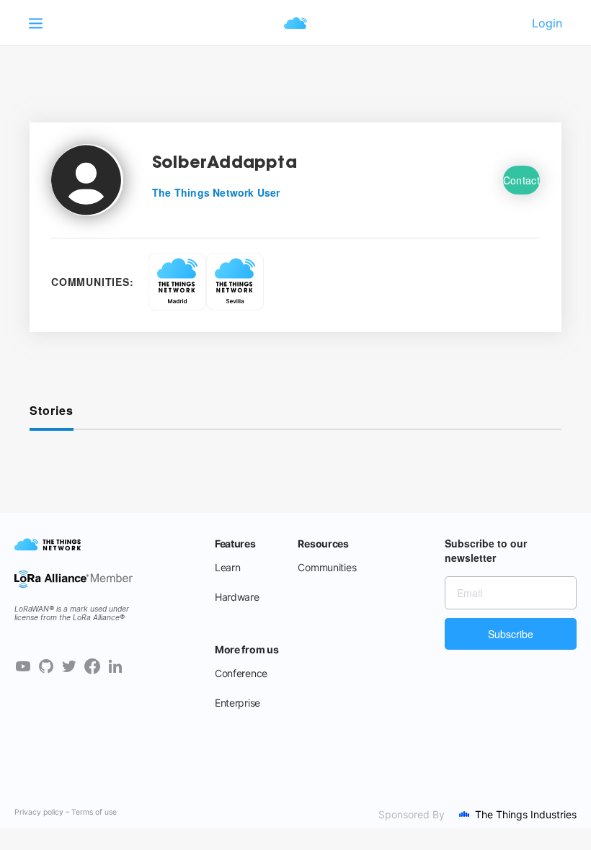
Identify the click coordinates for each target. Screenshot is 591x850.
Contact (521, 180)
